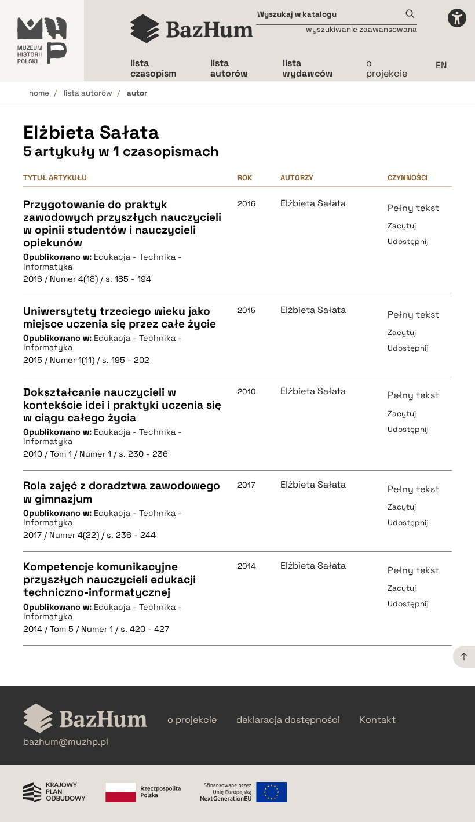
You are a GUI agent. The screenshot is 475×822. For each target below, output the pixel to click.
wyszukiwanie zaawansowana (361, 29)
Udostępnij (408, 241)
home (39, 93)
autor (137, 93)
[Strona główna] (192, 29)
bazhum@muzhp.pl (65, 742)
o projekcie (386, 68)
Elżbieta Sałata (313, 203)
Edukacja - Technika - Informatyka (102, 262)
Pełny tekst (413, 208)
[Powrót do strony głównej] (85, 720)
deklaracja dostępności (288, 720)
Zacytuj (402, 226)
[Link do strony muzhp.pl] (42, 40)
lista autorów (88, 93)
